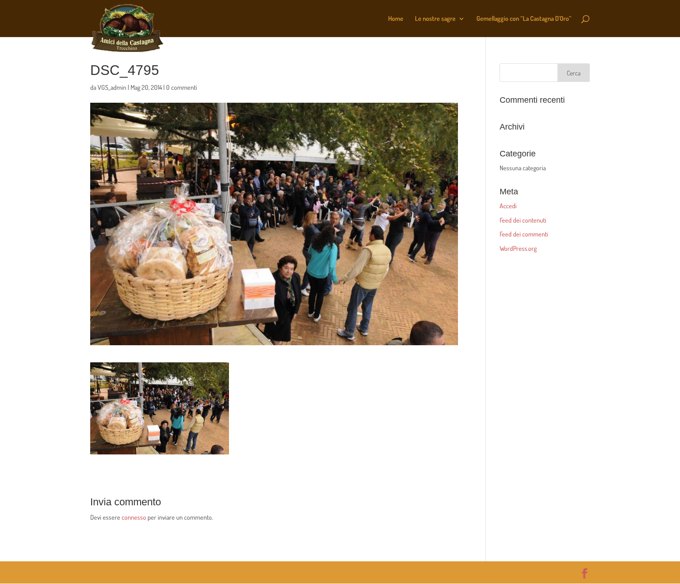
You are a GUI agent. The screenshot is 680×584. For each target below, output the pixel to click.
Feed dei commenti (524, 234)
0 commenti (181, 87)
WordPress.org (518, 248)
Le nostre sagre (435, 18)
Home (395, 18)
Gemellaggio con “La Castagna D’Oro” (523, 18)
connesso (134, 517)
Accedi (508, 206)
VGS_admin (112, 87)
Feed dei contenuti (523, 220)
